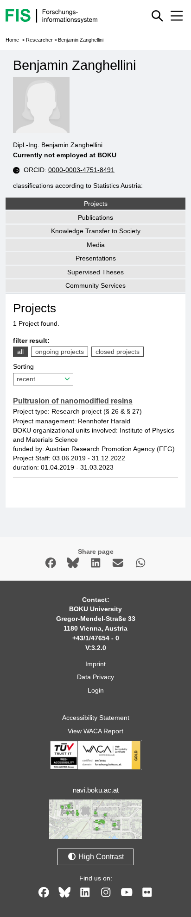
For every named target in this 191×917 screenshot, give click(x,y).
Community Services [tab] (95, 285)
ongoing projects (59, 351)
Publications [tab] (95, 217)
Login (96, 690)
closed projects (118, 351)
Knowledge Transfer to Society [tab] (95, 231)
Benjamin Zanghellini (80, 40)
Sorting (23, 366)
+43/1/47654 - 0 (95, 638)
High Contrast (100, 857)
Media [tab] (96, 244)
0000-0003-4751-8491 (81, 169)
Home (12, 40)
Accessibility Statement (95, 717)
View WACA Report (95, 731)
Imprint (95, 664)
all (20, 351)
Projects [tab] (96, 203)
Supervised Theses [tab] (95, 272)
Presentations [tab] (96, 258)
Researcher (39, 40)
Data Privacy (95, 677)
